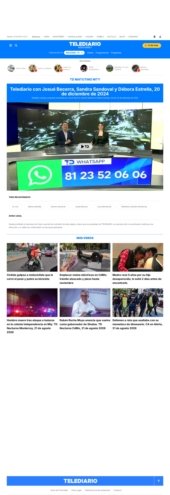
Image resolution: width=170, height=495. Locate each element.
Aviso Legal (76, 490)
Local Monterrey (104, 206)
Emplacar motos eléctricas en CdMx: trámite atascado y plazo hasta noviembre (83, 279)
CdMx (46, 36)
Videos (90, 52)
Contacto (118, 490)
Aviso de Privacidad (59, 490)
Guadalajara (75, 36)
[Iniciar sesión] (160, 36)
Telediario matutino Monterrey (134, 206)
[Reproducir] (85, 146)
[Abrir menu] (10, 45)
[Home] (85, 44)
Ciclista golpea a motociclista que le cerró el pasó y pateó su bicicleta (30, 277)
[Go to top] (158, 481)
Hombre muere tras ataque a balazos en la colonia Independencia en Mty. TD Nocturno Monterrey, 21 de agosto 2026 (32, 326)
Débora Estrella (34, 206)
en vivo (15, 206)
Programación (102, 52)
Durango (133, 36)
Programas (116, 52)
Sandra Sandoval (58, 206)
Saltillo (111, 36)
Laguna (89, 36)
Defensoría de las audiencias (97, 490)
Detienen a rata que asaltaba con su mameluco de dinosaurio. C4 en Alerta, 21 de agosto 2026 (137, 324)
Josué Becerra (81, 206)
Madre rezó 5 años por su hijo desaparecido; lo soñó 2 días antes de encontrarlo (137, 279)
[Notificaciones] (154, 36)
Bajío (122, 36)
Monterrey (59, 36)
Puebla (100, 36)
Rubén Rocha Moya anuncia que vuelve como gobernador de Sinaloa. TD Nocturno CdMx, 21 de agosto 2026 (85, 324)
